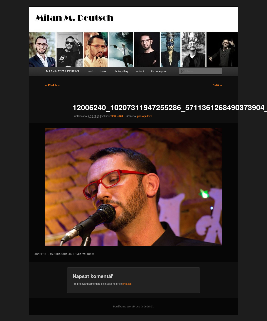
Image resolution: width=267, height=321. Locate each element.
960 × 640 (117, 116)
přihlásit (126, 283)
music (90, 71)
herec (104, 71)
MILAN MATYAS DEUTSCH (63, 71)
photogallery (121, 71)
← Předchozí (52, 85)
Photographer (159, 71)
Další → (217, 85)
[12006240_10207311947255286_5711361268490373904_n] (133, 187)
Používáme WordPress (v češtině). (133, 306)
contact (139, 71)
